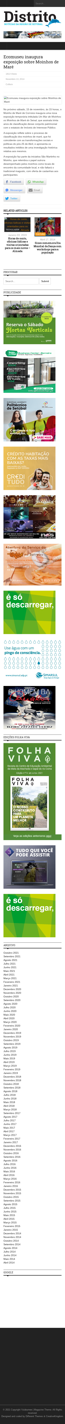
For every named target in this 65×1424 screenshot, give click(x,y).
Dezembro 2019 (12, 1033)
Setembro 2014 (11, 1244)
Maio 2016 (9, 1171)
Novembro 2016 (12, 1149)
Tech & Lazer (12, 230)
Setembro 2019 (11, 1043)
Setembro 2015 (11, 1200)
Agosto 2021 (10, 960)
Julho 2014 (9, 1251)
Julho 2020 (9, 1007)
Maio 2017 (9, 1127)
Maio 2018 (9, 1102)
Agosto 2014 (10, 1248)
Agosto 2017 (10, 1116)
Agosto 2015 (10, 1204)
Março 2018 (10, 1109)
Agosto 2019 (10, 1047)
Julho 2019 (9, 1051)
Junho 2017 (9, 1124)
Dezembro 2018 (12, 1076)
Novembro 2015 (12, 1193)
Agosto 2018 (10, 1091)
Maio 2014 (9, 1259)
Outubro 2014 (11, 1240)
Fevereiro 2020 (11, 1025)
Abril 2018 (9, 1105)
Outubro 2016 (11, 1153)
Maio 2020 (9, 1014)
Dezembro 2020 (12, 989)
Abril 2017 (9, 1131)
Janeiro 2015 (10, 1229)
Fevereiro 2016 (11, 1182)
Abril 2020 (9, 1018)
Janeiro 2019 (10, 1073)
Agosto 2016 (10, 1160)
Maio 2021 (9, 971)
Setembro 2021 (11, 956)
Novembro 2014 (12, 1237)
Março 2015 (10, 1222)
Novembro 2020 (12, 992)
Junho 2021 (9, 967)
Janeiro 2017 (10, 1142)
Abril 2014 (9, 1262)
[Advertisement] (29, 1300)
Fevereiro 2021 (11, 982)
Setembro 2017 (11, 1113)
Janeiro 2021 (10, 985)
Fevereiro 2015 (11, 1226)
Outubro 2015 (11, 1197)
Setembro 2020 (11, 1000)
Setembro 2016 (11, 1156)
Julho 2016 (9, 1164)
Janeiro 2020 (10, 1029)
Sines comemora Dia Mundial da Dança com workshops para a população (48, 247)
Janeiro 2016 (10, 1186)
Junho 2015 (9, 1211)
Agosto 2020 (10, 1003)
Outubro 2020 (11, 996)
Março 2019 (10, 1065)
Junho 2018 (9, 1098)
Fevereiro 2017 (11, 1138)
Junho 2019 (9, 1054)
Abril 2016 (9, 1175)
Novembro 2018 (12, 1080)
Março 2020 (10, 1022)
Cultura (9, 84)
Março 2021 (10, 978)
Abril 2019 (9, 1062)
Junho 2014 (9, 1255)
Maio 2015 (9, 1215)
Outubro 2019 (11, 1040)
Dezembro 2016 (12, 1146)
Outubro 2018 (11, 1084)
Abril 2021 (9, 974)
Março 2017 (10, 1135)
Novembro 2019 (12, 1036)
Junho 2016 (9, 1167)
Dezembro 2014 (12, 1233)
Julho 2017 (9, 1120)
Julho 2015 (9, 1208)
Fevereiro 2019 (11, 1069)
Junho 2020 (9, 1011)
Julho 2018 (9, 1095)
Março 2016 (10, 1178)
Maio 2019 (9, 1058)
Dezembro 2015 (12, 1189)
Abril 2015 (9, 1218)
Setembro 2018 (11, 1087)
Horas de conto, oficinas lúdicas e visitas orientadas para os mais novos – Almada (17, 245)
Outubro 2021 (11, 952)
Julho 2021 (9, 963)
